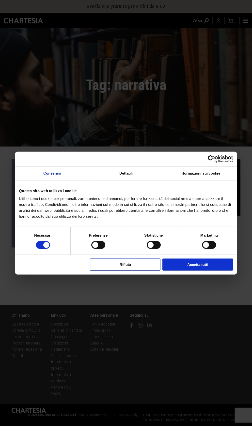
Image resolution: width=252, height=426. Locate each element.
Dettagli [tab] (126, 173)
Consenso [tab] (52, 173)
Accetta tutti (197, 264)
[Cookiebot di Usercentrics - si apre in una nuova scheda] (211, 159)
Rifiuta (125, 264)
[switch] (98, 245)
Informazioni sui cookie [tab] (199, 173)
